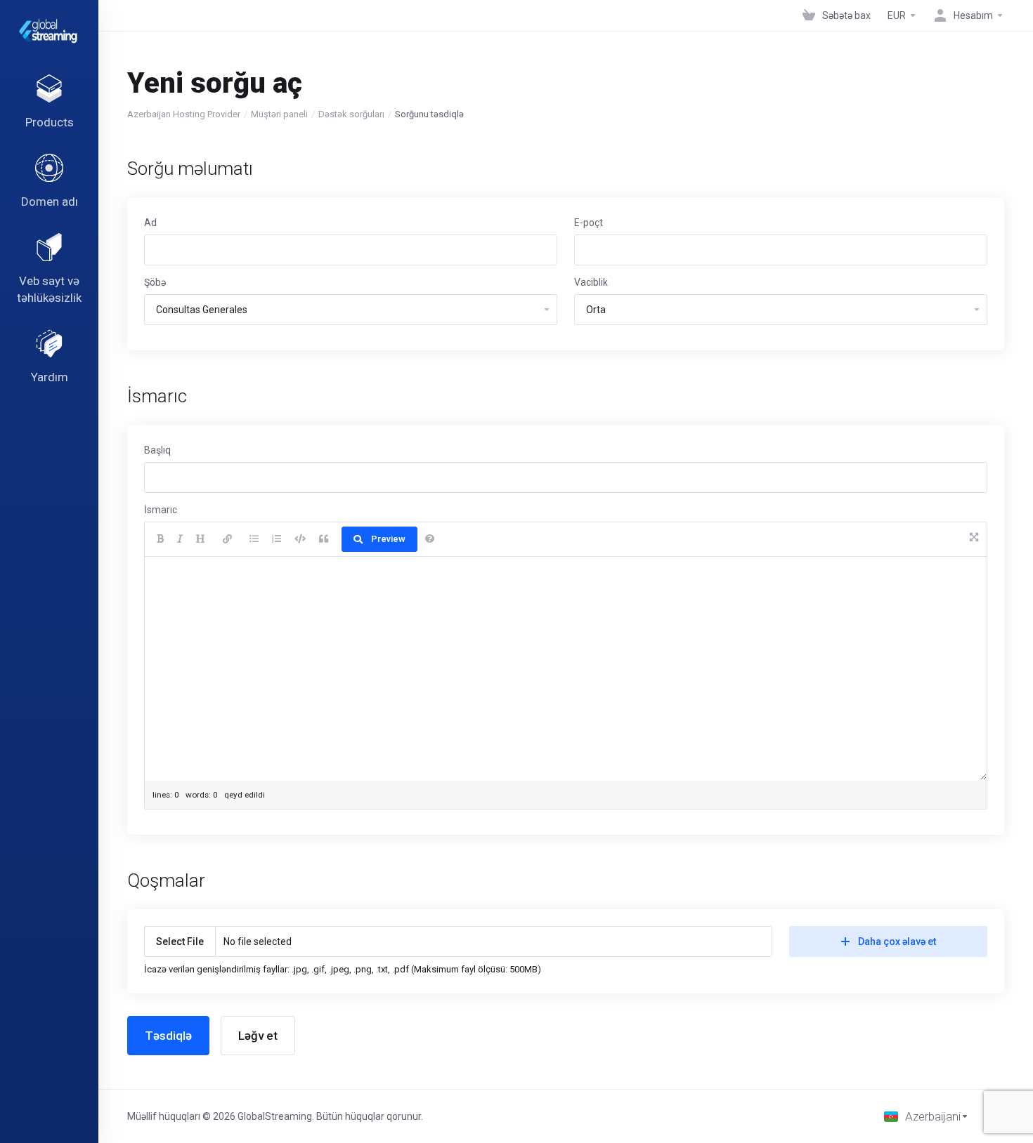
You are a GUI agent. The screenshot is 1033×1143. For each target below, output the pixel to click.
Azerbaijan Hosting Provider (183, 114)
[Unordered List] (254, 539)
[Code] (300, 539)
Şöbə (155, 282)
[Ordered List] (276, 539)
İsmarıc (160, 509)
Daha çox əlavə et (897, 941)
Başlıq (157, 450)
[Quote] (323, 539)
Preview (388, 539)
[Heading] (200, 539)
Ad (150, 222)
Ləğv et (258, 1036)
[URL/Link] (227, 539)
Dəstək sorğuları (351, 114)
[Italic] (180, 539)
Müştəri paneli (279, 114)
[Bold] (160, 539)
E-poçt (588, 222)
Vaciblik (591, 282)
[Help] (429, 539)
